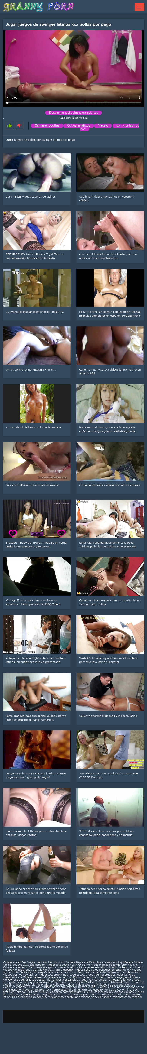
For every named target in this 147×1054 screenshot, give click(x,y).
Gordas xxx (40, 970)
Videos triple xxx (77, 962)
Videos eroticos (96, 982)
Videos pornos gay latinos (20, 975)
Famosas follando (119, 980)
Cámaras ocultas (47, 125)
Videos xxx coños (14, 962)
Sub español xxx (119, 985)
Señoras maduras (31, 972)
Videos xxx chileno (130, 967)
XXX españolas (42, 980)
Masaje (103, 125)
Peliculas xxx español (103, 962)
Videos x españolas (65, 980)
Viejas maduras (37, 962)
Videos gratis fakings (26, 985)
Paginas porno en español (68, 982)
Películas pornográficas (40, 995)
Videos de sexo (33, 977)
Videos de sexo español (97, 997)
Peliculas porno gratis (91, 972)
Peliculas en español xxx (115, 970)
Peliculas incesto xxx (99, 992)
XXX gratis (33, 992)
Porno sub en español (106, 995)
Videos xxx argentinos (53, 975)
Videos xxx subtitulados (91, 985)
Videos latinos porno (111, 987)
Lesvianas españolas (37, 982)
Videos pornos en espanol (114, 977)
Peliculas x (34, 987)
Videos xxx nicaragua (58, 977)
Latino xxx (70, 972)
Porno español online (66, 990)
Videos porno (53, 972)
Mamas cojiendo (110, 965)
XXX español (65, 995)
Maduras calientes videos (57, 985)
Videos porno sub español (60, 987)
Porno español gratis (42, 967)
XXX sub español (34, 965)
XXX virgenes (85, 967)
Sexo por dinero (40, 997)
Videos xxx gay (124, 992)
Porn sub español (92, 990)
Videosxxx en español (127, 997)
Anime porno (83, 995)
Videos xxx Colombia (93, 980)
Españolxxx (126, 962)
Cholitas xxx (129, 965)
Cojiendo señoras (19, 980)
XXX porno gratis (87, 965)
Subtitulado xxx (119, 982)
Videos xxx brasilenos (18, 970)
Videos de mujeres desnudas (104, 975)
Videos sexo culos (86, 970)
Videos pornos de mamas (123, 972)
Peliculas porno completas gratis (63, 992)
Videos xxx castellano (65, 997)
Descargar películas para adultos (73, 112)
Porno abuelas (66, 967)
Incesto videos (87, 987)
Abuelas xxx (77, 975)
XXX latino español (61, 970)
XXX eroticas (20, 997)
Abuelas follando (106, 967)
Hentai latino (56, 962)
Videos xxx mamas (15, 967)
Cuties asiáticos (78, 125)
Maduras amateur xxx (36, 990)
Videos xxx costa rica (60, 965)
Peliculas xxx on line (117, 990)
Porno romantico (84, 977)
